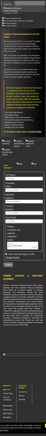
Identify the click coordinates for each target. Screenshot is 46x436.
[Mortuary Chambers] (7, 142)
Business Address (9, 196)
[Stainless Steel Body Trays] (31, 143)
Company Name (10, 185)
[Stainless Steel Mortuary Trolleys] (7, 152)
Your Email (10, 217)
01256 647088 (35, 132)
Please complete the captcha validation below (13, 233)
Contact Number (9, 208)
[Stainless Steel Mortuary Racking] (19, 143)
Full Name (10, 175)
